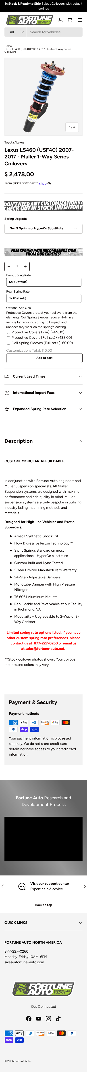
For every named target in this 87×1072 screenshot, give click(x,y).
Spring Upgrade (15, 219)
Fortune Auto (22, 1061)
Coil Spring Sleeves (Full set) (42, 343)
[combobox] (43, 32)
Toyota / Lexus (14, 142)
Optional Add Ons (18, 308)
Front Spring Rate (18, 275)
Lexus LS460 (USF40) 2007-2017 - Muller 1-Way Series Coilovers (37, 50)
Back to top (43, 905)
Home (8, 46)
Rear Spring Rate (18, 291)
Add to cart (44, 358)
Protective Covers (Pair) (38, 332)
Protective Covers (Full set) (42, 337)
